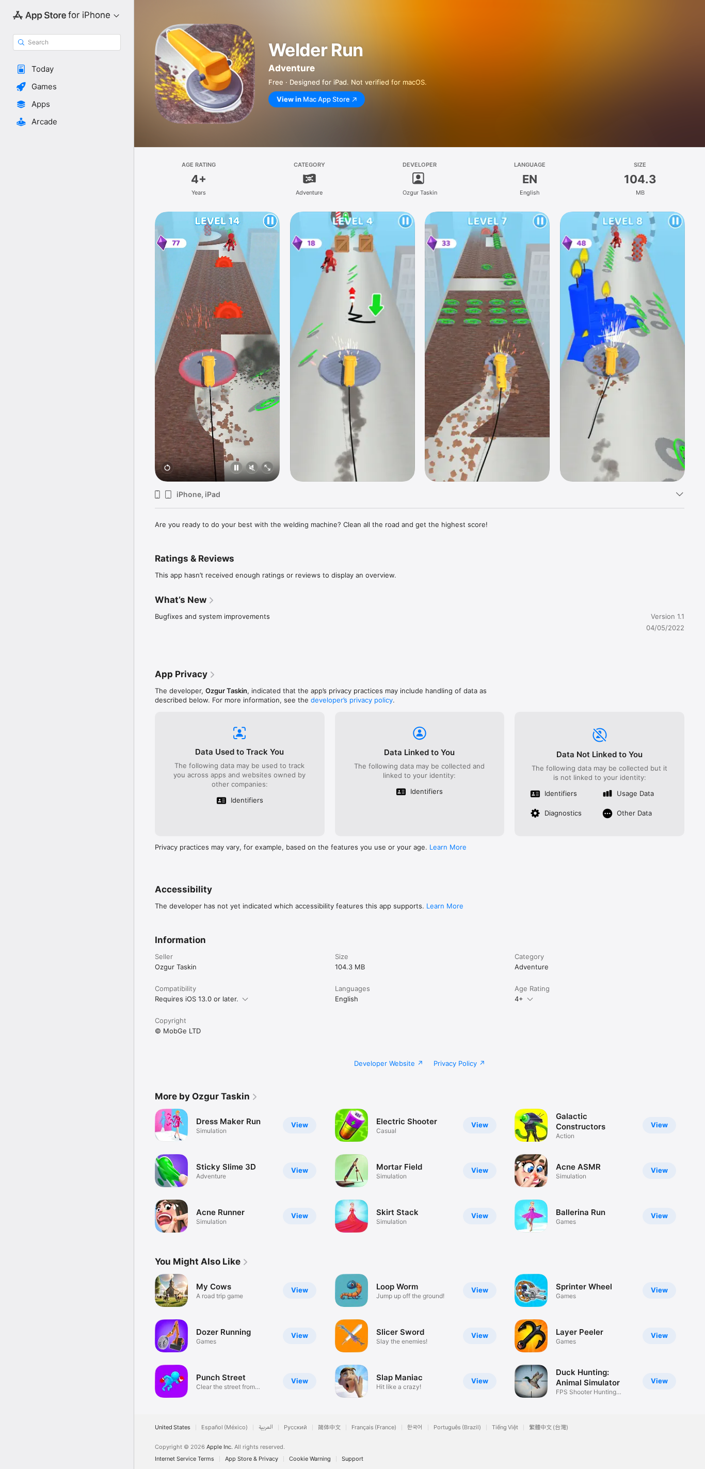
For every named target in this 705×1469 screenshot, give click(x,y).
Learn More (448, 847)
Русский (295, 1427)
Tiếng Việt (505, 1427)
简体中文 (329, 1427)
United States (172, 1427)
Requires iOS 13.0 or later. (196, 999)
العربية (266, 1427)
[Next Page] (694, 346)
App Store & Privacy (251, 1459)
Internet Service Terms (184, 1459)
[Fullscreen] (267, 468)
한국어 (415, 1427)
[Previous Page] (144, 346)
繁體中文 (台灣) (548, 1427)
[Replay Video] (167, 468)
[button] (66, 69)
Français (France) (373, 1427)
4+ (519, 999)
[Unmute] (252, 468)
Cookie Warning (310, 1459)
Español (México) (224, 1427)
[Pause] (236, 468)
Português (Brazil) (457, 1427)
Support (352, 1459)
